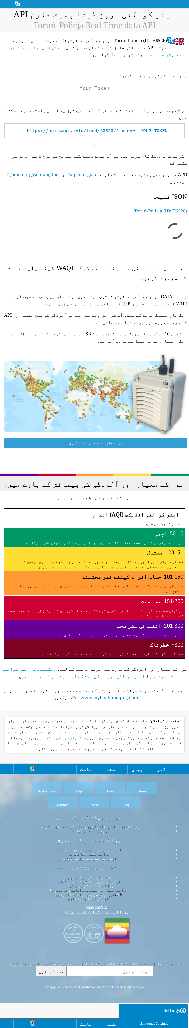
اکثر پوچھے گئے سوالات (89, 868)
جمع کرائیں (51, 971)
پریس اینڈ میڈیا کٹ (89, 830)
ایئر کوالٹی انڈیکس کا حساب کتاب (89, 881)
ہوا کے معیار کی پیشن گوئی (89, 885)
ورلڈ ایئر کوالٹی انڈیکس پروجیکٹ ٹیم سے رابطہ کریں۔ (89, 826)
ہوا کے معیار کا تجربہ (89, 853)
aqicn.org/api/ (83, 174)
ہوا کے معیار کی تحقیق (89, 840)
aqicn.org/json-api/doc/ (34, 174)
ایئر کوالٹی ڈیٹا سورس (89, 877)
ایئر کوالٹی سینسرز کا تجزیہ (89, 858)
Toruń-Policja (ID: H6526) (160, 211)
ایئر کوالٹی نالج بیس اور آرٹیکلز (89, 849)
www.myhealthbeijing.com (109, 697)
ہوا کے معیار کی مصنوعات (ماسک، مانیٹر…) (89, 889)
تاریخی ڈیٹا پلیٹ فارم (89, 898)
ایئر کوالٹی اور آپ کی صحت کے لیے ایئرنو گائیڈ (90, 676)
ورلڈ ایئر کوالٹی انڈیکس (158, 732)
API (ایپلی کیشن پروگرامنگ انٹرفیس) (89, 894)
